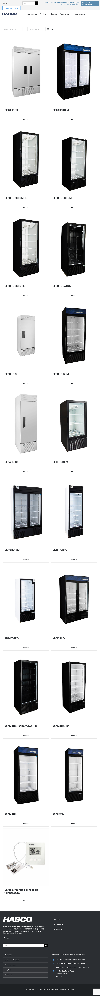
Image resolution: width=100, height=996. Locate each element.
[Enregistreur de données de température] (26, 857)
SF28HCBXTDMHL (15, 198)
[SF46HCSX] (26, 72)
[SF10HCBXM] (74, 423)
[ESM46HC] (74, 599)
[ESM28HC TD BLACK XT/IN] (26, 687)
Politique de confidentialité (49, 989)
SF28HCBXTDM (62, 198)
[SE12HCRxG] (26, 599)
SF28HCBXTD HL (14, 285)
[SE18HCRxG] (74, 511)
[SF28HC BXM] (74, 335)
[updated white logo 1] (17, 918)
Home (2, 20)
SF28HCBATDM (62, 285)
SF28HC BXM (61, 374)
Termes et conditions (67, 989)
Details (27, 120)
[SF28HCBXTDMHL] (26, 160)
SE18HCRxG (60, 549)
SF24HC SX (11, 462)
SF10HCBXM (60, 462)
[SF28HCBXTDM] (74, 159)
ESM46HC (59, 637)
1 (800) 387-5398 (83, 967)
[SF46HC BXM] (74, 72)
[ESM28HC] (26, 775)
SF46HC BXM (61, 110)
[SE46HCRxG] (26, 511)
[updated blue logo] (9, 13)
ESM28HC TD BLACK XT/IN (20, 725)
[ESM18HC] (74, 775)
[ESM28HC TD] (74, 687)
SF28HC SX (11, 374)
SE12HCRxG (11, 637)
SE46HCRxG (12, 549)
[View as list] (52, 29)
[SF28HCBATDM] (74, 247)
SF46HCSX (11, 110)
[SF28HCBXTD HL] (26, 247)
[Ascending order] (25, 29)
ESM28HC (10, 813)
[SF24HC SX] (26, 423)
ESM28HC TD (61, 725)
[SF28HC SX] (26, 335)
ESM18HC (59, 813)
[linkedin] (7, 3)
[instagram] (3, 3)
